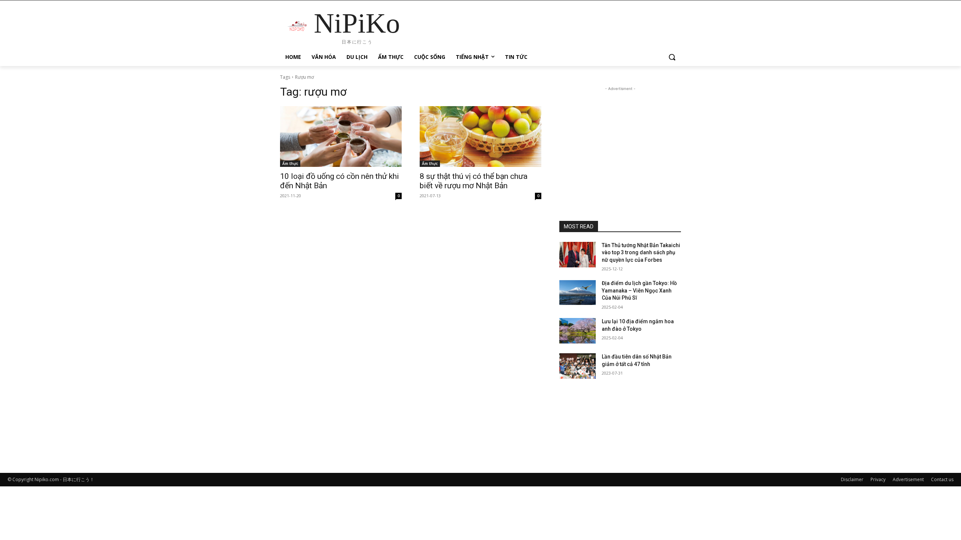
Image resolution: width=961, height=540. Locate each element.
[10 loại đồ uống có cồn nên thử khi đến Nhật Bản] (341, 136)
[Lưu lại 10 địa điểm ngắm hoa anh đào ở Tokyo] (577, 331)
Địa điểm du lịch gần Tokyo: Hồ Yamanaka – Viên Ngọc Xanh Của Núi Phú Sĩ (639, 290)
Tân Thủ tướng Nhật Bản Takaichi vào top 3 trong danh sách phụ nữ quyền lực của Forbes (641, 252)
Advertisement (908, 479)
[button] (672, 57)
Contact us (942, 479)
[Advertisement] (620, 139)
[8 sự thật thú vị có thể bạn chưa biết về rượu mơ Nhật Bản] (480, 136)
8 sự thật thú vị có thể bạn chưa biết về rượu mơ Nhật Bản (473, 181)
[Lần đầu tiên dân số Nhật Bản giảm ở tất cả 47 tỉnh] (577, 366)
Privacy (878, 479)
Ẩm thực (290, 163)
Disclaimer (852, 479)
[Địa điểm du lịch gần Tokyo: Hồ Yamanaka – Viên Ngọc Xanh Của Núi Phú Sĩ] (577, 292)
